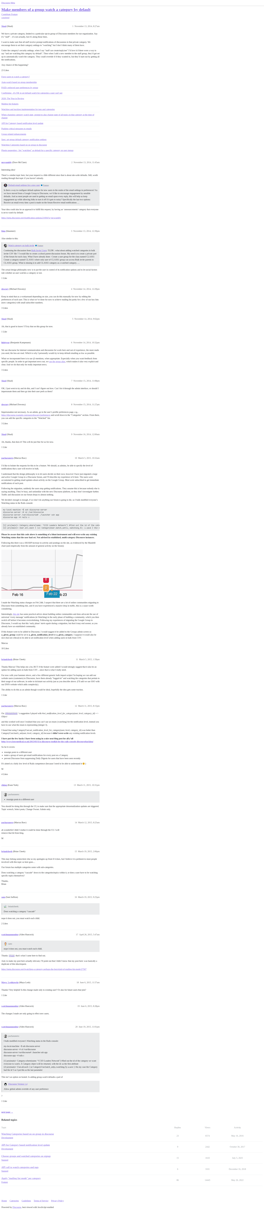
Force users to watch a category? (15, 77)
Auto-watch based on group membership (19, 82)
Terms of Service (41, 1201)
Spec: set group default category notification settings (23, 139)
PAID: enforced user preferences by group (19, 87)
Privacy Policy (57, 1201)
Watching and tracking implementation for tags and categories (28, 109)
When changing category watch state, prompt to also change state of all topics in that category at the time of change (47, 116)
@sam (11, 956)
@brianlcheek (11, 713)
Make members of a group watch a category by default (45, 9)
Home (4, 1201)
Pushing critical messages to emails (16, 128)
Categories (14, 1201)
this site (16, 614)
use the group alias (57, 361)
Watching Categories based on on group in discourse (24, 145)
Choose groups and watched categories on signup (26, 1156)
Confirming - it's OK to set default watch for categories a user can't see (31, 93)
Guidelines (26, 1201)
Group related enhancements (13, 134)
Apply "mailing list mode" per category (21, 1178)
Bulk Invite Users (39, 250)
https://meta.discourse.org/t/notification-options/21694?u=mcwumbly (31, 218)
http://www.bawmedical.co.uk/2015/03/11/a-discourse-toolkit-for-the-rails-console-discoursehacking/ (47, 741)
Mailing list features (9, 104)
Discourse (17, 1207)
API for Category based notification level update (22, 123)
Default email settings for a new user (24, 185)
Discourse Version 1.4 (17, 1084)
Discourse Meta (8, 3)
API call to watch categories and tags (19, 1167)
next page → (7, 1112)
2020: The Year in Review (12, 98)
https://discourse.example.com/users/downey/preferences (25, 415)
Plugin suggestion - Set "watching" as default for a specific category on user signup (37, 150)
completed (5, 18)
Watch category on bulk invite (21, 245)
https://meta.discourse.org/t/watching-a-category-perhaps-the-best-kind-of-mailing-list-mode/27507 (43, 969)
